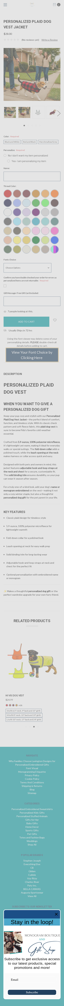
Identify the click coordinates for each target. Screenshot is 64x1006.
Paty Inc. (32, 885)
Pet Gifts (32, 833)
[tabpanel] (11, 112)
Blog (32, 789)
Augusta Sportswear (32, 892)
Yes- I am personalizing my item (29, 161)
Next (58, 113)
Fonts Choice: (10, 259)
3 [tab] (32, 125)
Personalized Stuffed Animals (32, 816)
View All (32, 896)
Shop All (32, 844)
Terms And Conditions (32, 782)
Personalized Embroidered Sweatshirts (32, 809)
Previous (4, 113)
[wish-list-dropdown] (54, 320)
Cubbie (32, 874)
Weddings (32, 841)
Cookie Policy (32, 778)
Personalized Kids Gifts (32, 812)
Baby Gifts (32, 823)
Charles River (32, 881)
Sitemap (32, 793)
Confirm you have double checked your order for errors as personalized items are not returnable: (30, 279)
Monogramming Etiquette (32, 771)
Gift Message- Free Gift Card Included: (21, 293)
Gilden (32, 871)
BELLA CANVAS (32, 889)
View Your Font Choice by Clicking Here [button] (32, 355)
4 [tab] (36, 125)
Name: (7, 168)
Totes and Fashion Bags (32, 837)
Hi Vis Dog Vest (15, 695)
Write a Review (49, 39)
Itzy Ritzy (32, 878)
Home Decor (32, 826)
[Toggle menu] (4, 4)
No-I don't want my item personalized (28, 155)
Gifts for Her (32, 819)
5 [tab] (40, 125)
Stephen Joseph (32, 860)
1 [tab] (24, 125)
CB (32, 867)
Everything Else (32, 864)
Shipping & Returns (32, 785)
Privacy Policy (32, 775)
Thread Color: (10, 186)
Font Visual (32, 768)
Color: (11, 136)
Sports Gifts (32, 830)
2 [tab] (28, 125)
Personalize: (14, 150)
